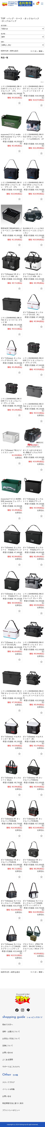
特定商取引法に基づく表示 (12, 1103)
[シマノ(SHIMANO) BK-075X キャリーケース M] (33, 391)
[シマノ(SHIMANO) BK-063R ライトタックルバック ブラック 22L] (11, 388)
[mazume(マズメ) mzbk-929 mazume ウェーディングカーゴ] (11, 121)
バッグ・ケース (15, 18)
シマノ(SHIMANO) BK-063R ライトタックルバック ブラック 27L (33, 360)
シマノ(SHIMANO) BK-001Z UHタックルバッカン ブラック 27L (11, 184)
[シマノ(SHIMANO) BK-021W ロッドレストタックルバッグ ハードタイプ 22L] (33, 678)
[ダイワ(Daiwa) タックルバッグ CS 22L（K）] (33, 302)
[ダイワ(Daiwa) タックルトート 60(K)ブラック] (33, 485)
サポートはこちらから (11, 1067)
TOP (3, 18)
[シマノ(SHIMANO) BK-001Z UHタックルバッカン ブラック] (11, 169)
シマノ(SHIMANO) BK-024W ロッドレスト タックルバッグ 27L (33, 644)
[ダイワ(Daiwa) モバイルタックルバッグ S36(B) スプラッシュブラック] (11, 934)
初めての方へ (7, 1024)
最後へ (41, 51)
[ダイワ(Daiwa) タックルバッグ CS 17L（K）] (11, 348)
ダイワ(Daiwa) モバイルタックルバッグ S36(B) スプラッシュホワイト (33, 903)
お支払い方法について (11, 1039)
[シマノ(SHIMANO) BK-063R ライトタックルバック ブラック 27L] (33, 348)
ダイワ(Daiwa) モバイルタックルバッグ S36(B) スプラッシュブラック (11, 946)
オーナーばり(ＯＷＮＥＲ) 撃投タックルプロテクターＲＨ (33, 452)
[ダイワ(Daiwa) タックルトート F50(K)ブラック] (11, 580)
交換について (7, 1046)
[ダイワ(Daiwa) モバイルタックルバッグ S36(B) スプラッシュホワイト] (33, 890)
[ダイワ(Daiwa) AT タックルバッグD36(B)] (33, 808)
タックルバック (31, 18)
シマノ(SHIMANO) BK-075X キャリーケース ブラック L (11, 693)
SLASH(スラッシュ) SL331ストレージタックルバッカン (33, 230)
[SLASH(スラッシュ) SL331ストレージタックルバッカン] (33, 215)
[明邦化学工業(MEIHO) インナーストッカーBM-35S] (11, 215)
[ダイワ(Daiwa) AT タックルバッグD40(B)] (11, 808)
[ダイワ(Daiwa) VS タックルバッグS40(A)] (11, 849)
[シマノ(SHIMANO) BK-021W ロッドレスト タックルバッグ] (11, 73)
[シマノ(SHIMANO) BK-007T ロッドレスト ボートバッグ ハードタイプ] (33, 73)
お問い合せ (6, 1096)
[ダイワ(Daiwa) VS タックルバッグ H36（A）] (33, 261)
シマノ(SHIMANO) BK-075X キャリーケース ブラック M (11, 320)
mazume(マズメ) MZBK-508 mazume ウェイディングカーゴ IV (11, 501)
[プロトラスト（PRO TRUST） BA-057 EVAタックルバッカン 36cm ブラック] (33, 934)
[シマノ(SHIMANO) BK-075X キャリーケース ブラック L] (11, 678)
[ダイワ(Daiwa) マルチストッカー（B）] (33, 726)
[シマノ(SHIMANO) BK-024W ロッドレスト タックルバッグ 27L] (33, 629)
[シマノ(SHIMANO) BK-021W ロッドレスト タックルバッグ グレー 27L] (33, 580)
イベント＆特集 (8, 1089)
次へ (36, 51)
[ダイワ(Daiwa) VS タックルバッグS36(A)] (33, 849)
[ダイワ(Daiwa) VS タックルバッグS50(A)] (33, 767)
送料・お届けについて (11, 1031)
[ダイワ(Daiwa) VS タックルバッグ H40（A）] (11, 261)
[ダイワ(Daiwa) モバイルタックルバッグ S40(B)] (11, 890)
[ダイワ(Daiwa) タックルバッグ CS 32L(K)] (11, 629)
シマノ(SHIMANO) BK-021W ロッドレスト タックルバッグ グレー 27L (33, 596)
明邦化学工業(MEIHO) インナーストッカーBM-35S (11, 230)
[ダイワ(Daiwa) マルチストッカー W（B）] (11, 726)
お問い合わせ (7, 1053)
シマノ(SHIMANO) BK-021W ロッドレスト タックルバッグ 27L (11, 88)
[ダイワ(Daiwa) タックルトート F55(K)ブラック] (33, 534)
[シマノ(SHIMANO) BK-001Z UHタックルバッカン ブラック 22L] (33, 169)
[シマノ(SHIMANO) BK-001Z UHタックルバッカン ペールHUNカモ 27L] (33, 121)
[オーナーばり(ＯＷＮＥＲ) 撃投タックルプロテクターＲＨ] (33, 437)
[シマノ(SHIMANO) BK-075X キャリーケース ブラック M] (11, 304)
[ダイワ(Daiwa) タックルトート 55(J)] (11, 767)
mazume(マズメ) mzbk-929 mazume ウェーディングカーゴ (11, 136)
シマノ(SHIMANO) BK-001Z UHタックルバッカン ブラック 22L (33, 184)
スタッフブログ (8, 1082)
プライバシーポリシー (11, 1110)
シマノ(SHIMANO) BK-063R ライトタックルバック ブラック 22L (11, 401)
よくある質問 (7, 1060)
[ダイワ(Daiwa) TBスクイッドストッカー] (11, 437)
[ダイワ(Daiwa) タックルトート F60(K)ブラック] (11, 534)
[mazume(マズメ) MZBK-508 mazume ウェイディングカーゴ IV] (11, 485)
